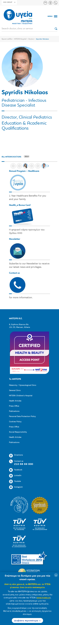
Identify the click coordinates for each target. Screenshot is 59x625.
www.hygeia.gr (43, 597)
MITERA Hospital (20, 39)
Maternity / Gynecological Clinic (22, 385)
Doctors (31, 39)
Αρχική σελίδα (7, 39)
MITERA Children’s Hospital (20, 396)
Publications (14, 411)
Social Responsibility (18, 432)
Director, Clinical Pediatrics (27, 117)
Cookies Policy (15, 422)
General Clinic (15, 390)
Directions (18, 455)
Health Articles (15, 401)
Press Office (14, 406)
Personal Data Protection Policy (22, 416)
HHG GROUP (7, 2)
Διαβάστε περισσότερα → (27, 620)
